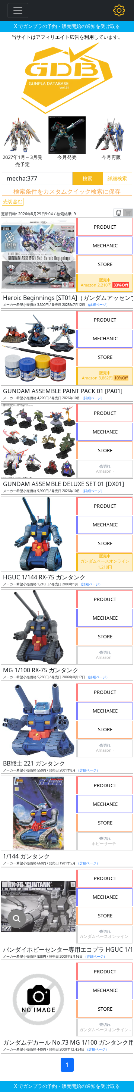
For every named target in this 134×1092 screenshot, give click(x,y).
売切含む (12, 201)
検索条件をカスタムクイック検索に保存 (67, 191)
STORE (105, 264)
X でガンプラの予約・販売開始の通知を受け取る (67, 26)
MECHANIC (105, 245)
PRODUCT (105, 226)
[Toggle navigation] (17, 10)
